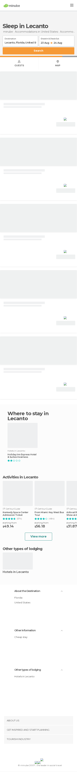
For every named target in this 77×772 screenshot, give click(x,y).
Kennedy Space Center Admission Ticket (15, 513)
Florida (18, 597)
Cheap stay (20, 637)
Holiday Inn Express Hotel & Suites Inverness (22, 455)
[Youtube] (47, 751)
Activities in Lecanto (20, 477)
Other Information (25, 630)
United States (22, 602)
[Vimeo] (42, 751)
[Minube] (12, 5)
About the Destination (27, 591)
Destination (10, 38)
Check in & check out (50, 38)
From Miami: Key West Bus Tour (49, 513)
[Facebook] (33, 751)
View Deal (66, 124)
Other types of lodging (27, 669)
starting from (10, 522)
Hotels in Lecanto (16, 572)
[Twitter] (37, 751)
